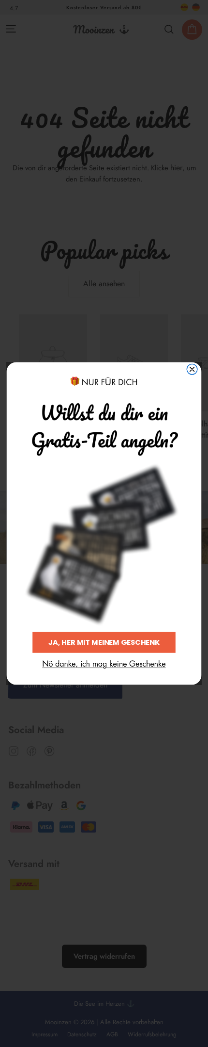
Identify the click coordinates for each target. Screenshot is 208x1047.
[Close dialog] (192, 369)
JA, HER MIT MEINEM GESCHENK (104, 643)
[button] (103, 664)
